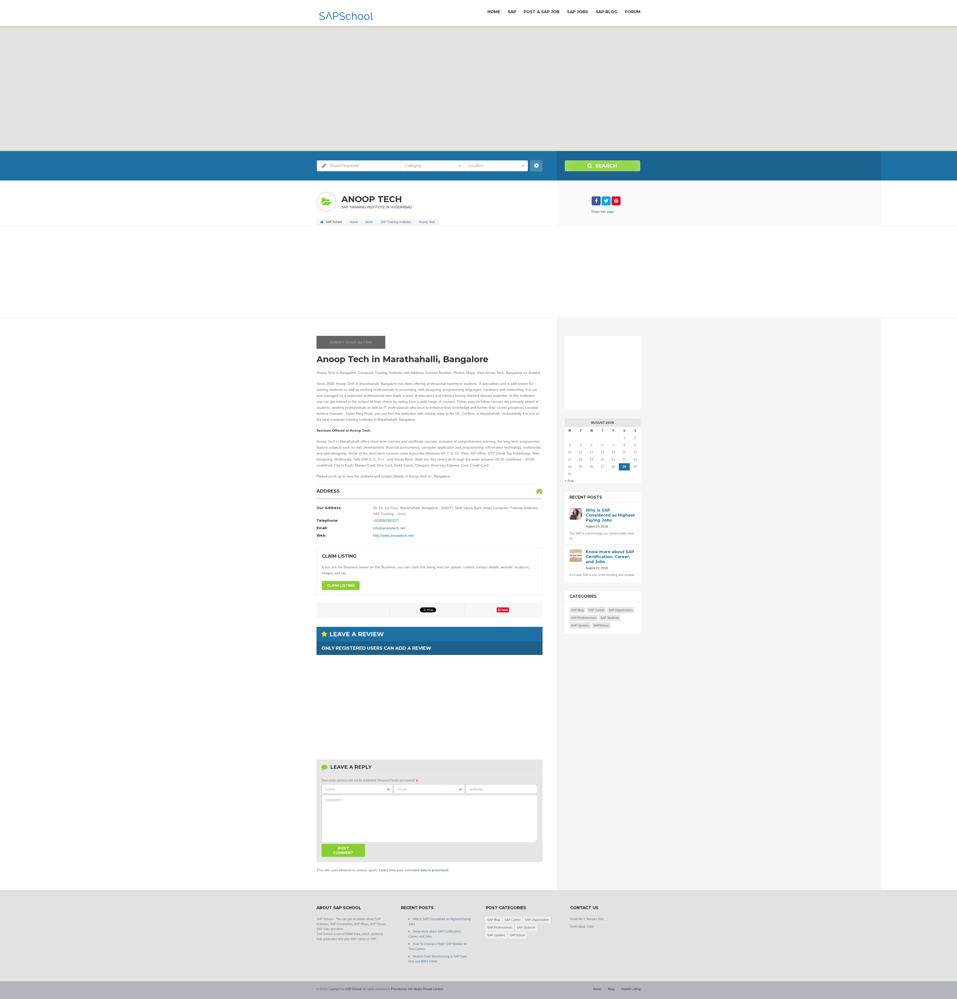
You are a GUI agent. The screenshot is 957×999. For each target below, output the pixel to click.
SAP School (353, 989)
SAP (512, 11)
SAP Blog (607, 11)
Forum (632, 11)
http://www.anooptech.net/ (393, 535)
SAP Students (609, 618)
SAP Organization (621, 610)
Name (330, 789)
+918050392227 (386, 521)
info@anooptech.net (389, 528)
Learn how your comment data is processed (413, 870)
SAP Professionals (583, 618)
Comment (334, 800)
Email (402, 789)
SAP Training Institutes (396, 222)
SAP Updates (580, 625)
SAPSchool (601, 625)
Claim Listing (341, 585)
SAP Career (596, 610)
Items (369, 222)
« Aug (568, 480)
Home (493, 11)
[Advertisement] (466, 272)
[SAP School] (346, 13)
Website (476, 789)
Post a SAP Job (541, 11)
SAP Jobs (577, 11)
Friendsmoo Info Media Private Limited (417, 989)
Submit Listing (630, 989)
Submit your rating (351, 342)
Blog (611, 989)
